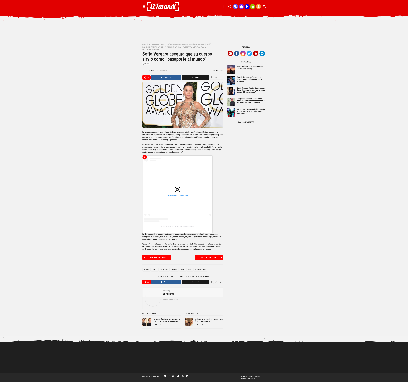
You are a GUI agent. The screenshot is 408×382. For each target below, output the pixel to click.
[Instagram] (243, 53)
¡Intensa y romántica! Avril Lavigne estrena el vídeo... (365, 349)
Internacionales (150, 50)
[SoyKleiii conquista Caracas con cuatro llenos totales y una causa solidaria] (231, 80)
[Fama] (241, 6)
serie (182, 269)
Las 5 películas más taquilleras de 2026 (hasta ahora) (250, 67)
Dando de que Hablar (152, 47)
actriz (146, 269)
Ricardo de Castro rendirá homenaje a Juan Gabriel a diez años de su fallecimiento (251, 111)
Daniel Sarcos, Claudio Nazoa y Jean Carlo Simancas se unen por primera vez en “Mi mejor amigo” (251, 90)
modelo (174, 269)
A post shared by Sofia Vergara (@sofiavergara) (177, 226)
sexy (189, 269)
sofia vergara (200, 269)
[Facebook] (236, 53)
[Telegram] (262, 53)
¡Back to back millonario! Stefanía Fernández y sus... (259, 349)
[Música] (247, 6)
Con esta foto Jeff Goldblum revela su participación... (344, 349)
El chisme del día (172, 47)
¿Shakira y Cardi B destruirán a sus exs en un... (209, 320)
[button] (143, 6)
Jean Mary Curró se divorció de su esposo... (386, 365)
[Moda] (252, 6)
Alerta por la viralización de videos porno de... (174, 365)
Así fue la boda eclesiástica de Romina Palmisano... (238, 365)
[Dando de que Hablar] (235, 6)
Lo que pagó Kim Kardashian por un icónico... (323, 365)
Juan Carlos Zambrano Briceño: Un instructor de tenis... (280, 366)
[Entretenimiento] (258, 6)
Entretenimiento (191, 47)
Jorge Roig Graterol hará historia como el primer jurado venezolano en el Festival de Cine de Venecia (251, 100)
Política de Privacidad (150, 376)
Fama (203, 47)
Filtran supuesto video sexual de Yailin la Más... (153, 365)
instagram (164, 269)
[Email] (230, 53)
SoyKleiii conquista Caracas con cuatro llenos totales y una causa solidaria (249, 79)
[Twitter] (249, 53)
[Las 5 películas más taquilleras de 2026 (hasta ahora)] (231, 69)
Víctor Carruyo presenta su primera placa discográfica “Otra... (196, 366)
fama (154, 269)
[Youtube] (255, 53)
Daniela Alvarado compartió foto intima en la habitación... (217, 365)
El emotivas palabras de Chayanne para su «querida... (302, 365)
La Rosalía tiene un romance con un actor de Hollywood (166, 320)
